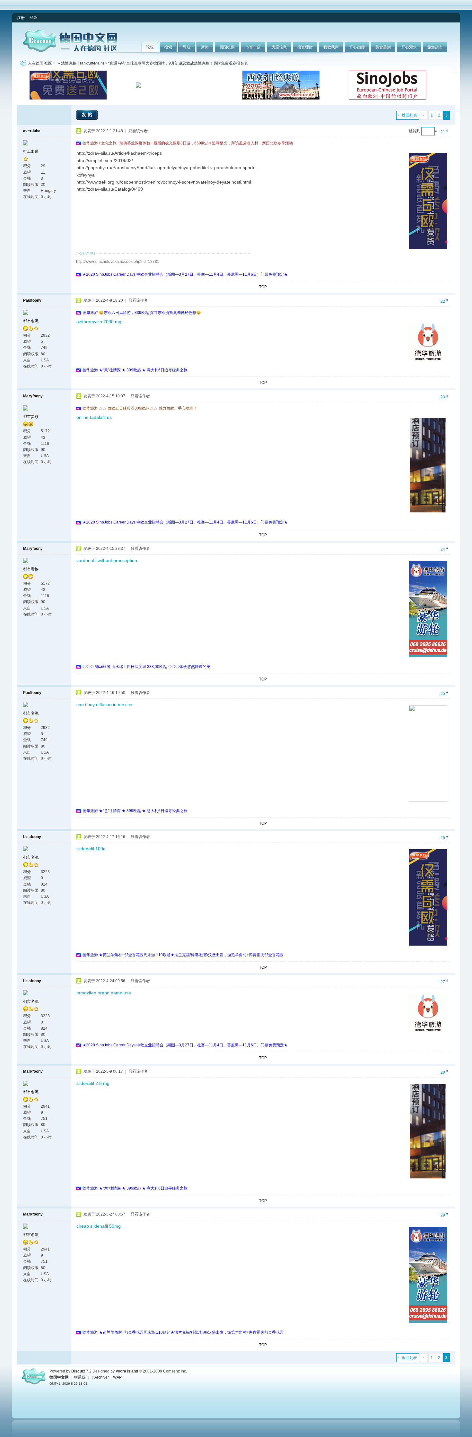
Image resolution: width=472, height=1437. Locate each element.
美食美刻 (383, 47)
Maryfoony (33, 396)
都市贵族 (31, 416)
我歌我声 (331, 47)
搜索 (168, 47)
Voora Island (127, 1371)
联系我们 (81, 1377)
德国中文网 (59, 1377)
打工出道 (31, 151)
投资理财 (305, 47)
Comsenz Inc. (175, 1371)
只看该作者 (138, 131)
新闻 (205, 47)
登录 (33, 17)
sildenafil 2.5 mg (92, 1083)
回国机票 (227, 47)
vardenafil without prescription (106, 560)
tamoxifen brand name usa (103, 992)
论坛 (150, 47)
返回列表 (409, 115)
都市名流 (31, 321)
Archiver (101, 1377)
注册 (21, 17)
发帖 (88, 114)
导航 (186, 47)
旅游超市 (435, 47)
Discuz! (78, 1371)
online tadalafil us (94, 417)
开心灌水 (409, 47)
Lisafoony (32, 837)
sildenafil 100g (91, 848)
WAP (117, 1377)
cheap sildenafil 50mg (98, 1226)
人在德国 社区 (40, 63)
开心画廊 (357, 47)
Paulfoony (32, 300)
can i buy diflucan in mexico (104, 704)
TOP (263, 287)
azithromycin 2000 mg (98, 321)
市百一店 (253, 47)
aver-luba (31, 131)
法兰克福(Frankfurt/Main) (82, 63)
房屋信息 (279, 47)
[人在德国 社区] (70, 50)
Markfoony (33, 1071)
